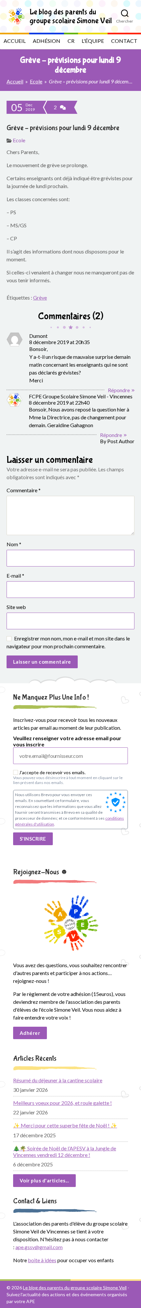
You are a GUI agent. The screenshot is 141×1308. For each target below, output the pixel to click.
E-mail (15, 575)
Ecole (36, 81)
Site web (16, 607)
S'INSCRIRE (33, 839)
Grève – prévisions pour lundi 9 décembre (63, 128)
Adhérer (30, 1033)
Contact (124, 41)
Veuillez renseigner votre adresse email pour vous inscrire (67, 741)
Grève (40, 297)
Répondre (119, 390)
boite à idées (42, 1260)
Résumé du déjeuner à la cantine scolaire (57, 1080)
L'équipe (93, 41)
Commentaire (24, 490)
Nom (14, 544)
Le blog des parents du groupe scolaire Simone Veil (75, 1287)
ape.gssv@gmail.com (39, 1247)
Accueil (15, 41)
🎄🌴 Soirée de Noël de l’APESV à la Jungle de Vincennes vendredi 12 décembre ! (64, 1151)
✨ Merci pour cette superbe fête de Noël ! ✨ (65, 1125)
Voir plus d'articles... (44, 1180)
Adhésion (46, 41)
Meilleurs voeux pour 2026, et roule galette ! (62, 1103)
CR (71, 41)
